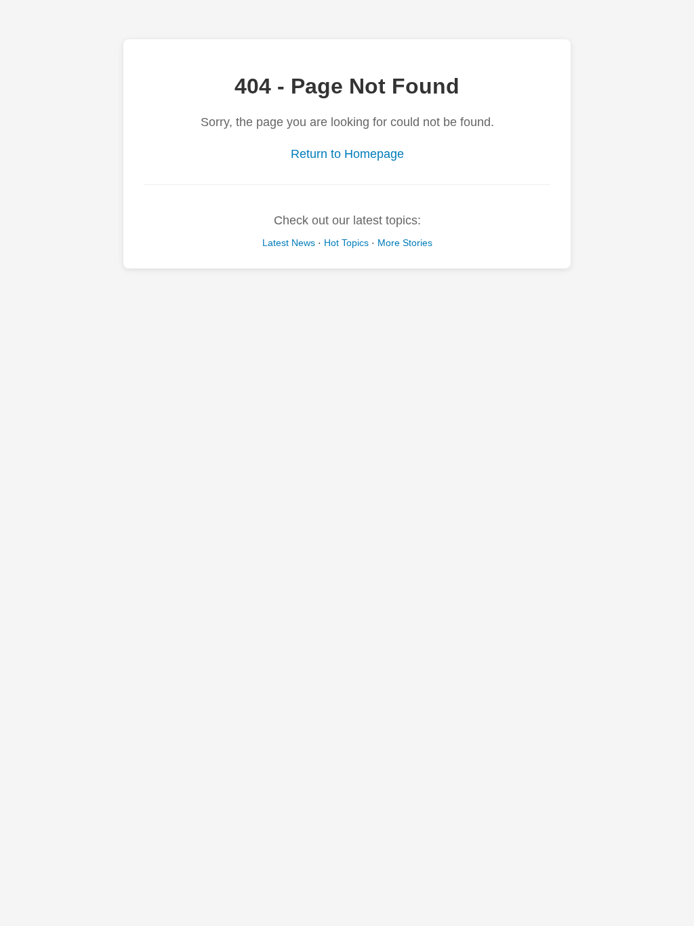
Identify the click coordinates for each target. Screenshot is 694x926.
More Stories (404, 242)
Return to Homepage (347, 154)
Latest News (288, 242)
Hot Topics (346, 242)
